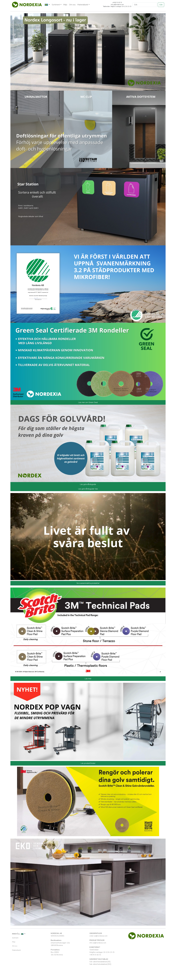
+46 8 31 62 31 (95, 955)
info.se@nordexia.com (97, 943)
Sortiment (15, 938)
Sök (161, 4)
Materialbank (16, 950)
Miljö (65, 4)
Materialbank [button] (82, 4)
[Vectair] (88, 129)
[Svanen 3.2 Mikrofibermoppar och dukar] (88, 284)
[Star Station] (88, 206)
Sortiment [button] (56, 4)
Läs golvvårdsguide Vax (88, 489)
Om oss (72, 4)
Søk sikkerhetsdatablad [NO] (100, 964)
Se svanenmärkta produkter (88, 583)
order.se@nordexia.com (98, 936)
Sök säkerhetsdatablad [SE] (99, 962)
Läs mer (88, 678)
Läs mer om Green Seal (88, 402)
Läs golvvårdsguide (88, 484)
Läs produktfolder (88, 763)
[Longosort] (88, 51)
